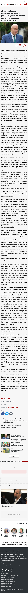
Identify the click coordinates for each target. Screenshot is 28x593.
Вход (14, 472)
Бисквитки (13, 565)
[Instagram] (7, 569)
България (5, 399)
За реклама (21, 565)
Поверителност (5, 562)
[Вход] (25, 4)
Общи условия (14, 562)
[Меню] (4, 4)
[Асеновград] (8, 581)
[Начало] (2, 4)
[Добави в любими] (16, 45)
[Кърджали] (8, 577)
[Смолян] (9, 583)
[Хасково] (14, 4)
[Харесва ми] (20, 45)
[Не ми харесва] (25, 45)
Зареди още (14, 456)
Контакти (22, 523)
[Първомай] (7, 579)
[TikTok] (11, 569)
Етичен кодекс (4, 565)
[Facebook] (2, 569)
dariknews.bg (13, 407)
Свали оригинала (5, 23)
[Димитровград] (9, 575)
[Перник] (6, 586)
